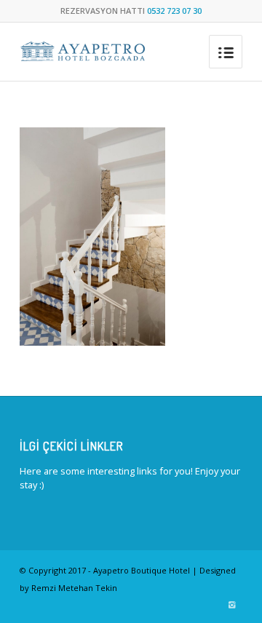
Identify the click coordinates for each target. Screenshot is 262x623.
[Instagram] (231, 605)
